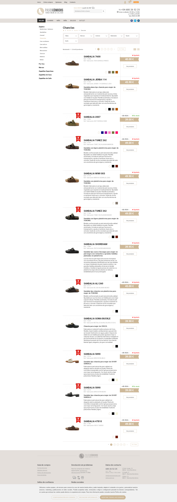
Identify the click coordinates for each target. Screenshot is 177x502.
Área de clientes (41, 475)
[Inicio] (63, 30)
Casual (42, 35)
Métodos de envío (42, 470)
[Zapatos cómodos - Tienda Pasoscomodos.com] (50, 11)
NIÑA (65, 20)
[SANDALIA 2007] (72, 115)
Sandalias (43, 32)
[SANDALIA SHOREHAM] (72, 242)
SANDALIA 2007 (92, 117)
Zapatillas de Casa (45, 75)
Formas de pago (42, 468)
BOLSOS (73, 20)
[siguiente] (114, 49)
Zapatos (42, 27)
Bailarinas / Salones (46, 29)
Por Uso (41, 64)
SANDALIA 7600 (92, 56)
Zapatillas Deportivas (46, 71)
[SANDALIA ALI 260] (72, 282)
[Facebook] (131, 20)
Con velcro (43, 44)
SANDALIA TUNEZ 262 (95, 140)
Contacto (72, 2)
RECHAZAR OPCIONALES (88, 497)
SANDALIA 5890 (92, 354)
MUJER (41, 20)
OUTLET (82, 20)
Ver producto (130, 66)
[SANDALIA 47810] (72, 419)
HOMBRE (50, 20)
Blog (65, 2)
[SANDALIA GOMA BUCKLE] (72, 317)
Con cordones (44, 41)
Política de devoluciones (44, 472)
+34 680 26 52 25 (130, 9)
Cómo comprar (48, 2)
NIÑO (58, 20)
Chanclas (43, 38)
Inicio (39, 2)
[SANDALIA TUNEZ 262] (72, 138)
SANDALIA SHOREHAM (95, 244)
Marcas (41, 67)
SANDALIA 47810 (93, 421)
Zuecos (42, 53)
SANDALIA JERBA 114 (95, 79)
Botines (42, 56)
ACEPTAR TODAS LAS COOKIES (113, 497)
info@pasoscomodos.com (113, 475)
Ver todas (121, 49)
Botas (42, 59)
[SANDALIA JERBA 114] (72, 78)
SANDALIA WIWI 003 (94, 173)
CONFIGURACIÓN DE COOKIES (64, 497)
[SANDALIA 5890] (72, 352)
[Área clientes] (125, 2)
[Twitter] (135, 20)
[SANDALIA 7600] (72, 55)
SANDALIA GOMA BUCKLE (97, 318)
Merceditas (43, 47)
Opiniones (58, 2)
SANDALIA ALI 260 (93, 283)
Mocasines (43, 50)
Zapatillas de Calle (45, 78)
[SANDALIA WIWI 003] (72, 172)
